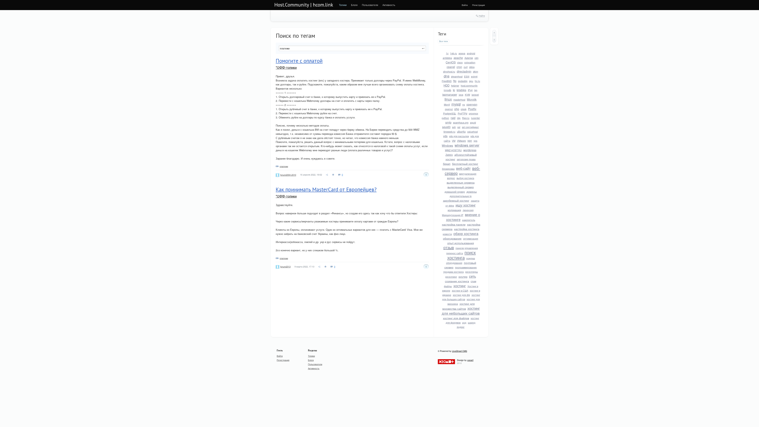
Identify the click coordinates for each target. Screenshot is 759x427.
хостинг (459, 285)
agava (462, 53)
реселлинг (451, 276)
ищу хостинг (466, 205)
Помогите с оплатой (299, 60)
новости (447, 234)
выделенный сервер (460, 187)
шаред (471, 322)
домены (471, 192)
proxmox (473, 113)
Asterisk (468, 58)
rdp (459, 118)
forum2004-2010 (288, 174)
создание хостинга (457, 281)
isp (475, 90)
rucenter (475, 118)
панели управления (467, 248)
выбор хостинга (465, 178)
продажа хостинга (453, 271)
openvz (449, 109)
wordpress (469, 150)
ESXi (466, 76)
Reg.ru (465, 118)
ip (454, 90)
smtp (448, 122)
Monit (447, 104)
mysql (456, 104)
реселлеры (471, 271)
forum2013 (285, 266)
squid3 (446, 127)
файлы (448, 286)
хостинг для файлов (456, 318)
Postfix (472, 109)
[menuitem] (343, 5)
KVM (467, 94)
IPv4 (470, 90)
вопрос (451, 178)
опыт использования (460, 243)
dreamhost (457, 76)
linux (448, 99)
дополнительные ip (461, 196)
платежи (284, 166)
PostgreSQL (449, 113)
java (461, 94)
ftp (454, 81)
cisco (460, 62)
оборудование (452, 238)
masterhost (459, 99)
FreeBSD (447, 81)
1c (447, 53)
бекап (446, 164)
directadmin (464, 71)
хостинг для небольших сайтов (461, 311)
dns (446, 75)
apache (458, 58)
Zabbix (449, 154)
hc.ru (477, 81)
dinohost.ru (449, 71)
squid (473, 122)
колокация (454, 210)
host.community (469, 85)
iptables (461, 90)
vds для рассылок (459, 136)
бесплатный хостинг (465, 164)
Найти (482, 15)
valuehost (472, 131)
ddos (472, 67)
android (471, 53)
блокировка (448, 168)
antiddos (447, 58)
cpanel (451, 67)
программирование (466, 267)
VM (453, 140)
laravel (475, 94)
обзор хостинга (465, 233)
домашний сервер (455, 191)
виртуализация (467, 173)
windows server (467, 145)
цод (464, 322)
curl (466, 67)
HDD (446, 85)
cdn (477, 58)
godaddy (462, 81)
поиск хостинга (461, 255)
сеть (472, 276)
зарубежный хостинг (456, 200)
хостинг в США (460, 290)
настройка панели (453, 224)
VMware (461, 140)
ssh (454, 127)
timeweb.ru (449, 131)
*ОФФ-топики (286, 67)
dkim (475, 71)
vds (445, 136)
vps (475, 140)
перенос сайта (454, 253)
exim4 (474, 76)
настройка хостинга (466, 229)
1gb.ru (453, 53)
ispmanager (449, 94)
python (445, 118)
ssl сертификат (470, 127)
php (456, 109)
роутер (463, 277)
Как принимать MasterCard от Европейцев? (326, 189)
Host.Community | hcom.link (303, 5)
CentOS (451, 62)
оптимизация (470, 238)
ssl (458, 127)
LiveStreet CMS (459, 350)
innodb (447, 90)
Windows (447, 145)
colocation (469, 62)
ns (463, 104)
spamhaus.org (460, 122)
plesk (463, 109)
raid (453, 118)
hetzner (455, 85)
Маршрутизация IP (452, 215)
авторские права (466, 159)
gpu (471, 81)
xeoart (470, 360)
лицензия (468, 210)
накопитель (468, 220)
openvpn (471, 104)
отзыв (448, 247)
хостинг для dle (461, 295)
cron (459, 67)
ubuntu (461, 131)
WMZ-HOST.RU (453, 150)
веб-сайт (463, 168)
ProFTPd (462, 113)
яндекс (460, 327)
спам (473, 281)
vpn (469, 141)
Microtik (472, 99)
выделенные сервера (461, 182)
